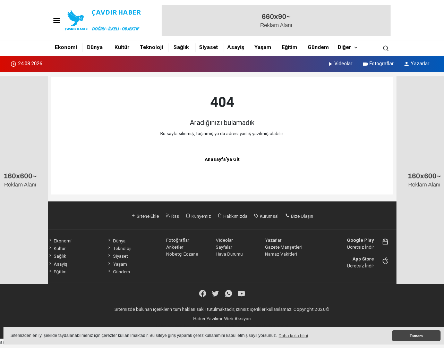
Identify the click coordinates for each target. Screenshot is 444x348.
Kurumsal (269, 216)
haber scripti (223, 326)
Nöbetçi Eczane (182, 254)
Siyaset (208, 47)
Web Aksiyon (237, 318)
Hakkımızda (234, 216)
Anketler (174, 247)
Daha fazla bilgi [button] (293, 335)
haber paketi (197, 326)
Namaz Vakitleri (281, 254)
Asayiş (235, 47)
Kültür (121, 47)
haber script (276, 326)
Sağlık (181, 47)
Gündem (318, 47)
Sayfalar (224, 247)
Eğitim (289, 47)
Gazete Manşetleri (283, 247)
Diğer (344, 47)
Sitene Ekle (147, 216)
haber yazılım (250, 326)
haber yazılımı (169, 326)
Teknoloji (151, 47)
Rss (174, 216)
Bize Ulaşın (301, 216)
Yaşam (262, 47)
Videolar (343, 63)
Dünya (95, 47)
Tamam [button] (416, 336)
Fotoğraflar (381, 63)
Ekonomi (66, 47)
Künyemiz (200, 216)
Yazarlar (420, 63)
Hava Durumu (229, 254)
